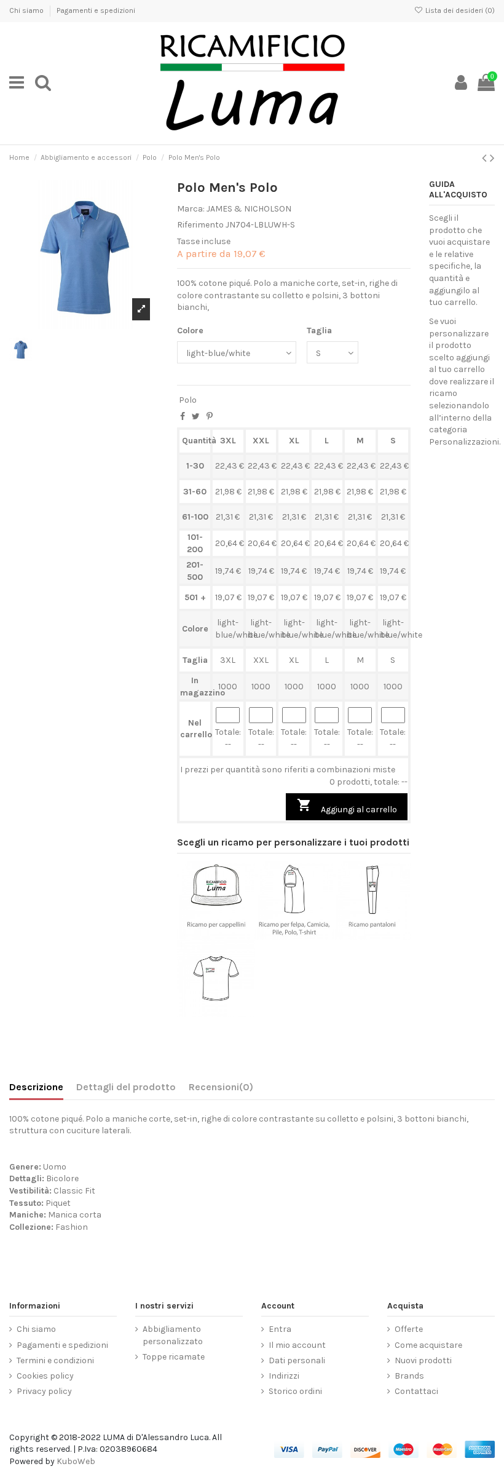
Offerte (409, 1329)
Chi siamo (27, 10)
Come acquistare (428, 1345)
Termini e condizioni (55, 1360)
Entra (280, 1329)
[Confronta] (216, 935)
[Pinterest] (210, 416)
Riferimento (200, 225)
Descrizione (36, 1087)
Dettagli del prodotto (126, 1087)
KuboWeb (76, 1461)
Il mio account (297, 1345)
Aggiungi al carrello (347, 806)
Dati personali (297, 1360)
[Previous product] (486, 158)
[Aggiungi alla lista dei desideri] (198, 935)
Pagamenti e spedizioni (96, 10)
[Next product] (492, 158)
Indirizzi (284, 1376)
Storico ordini (295, 1391)
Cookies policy (45, 1376)
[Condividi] (182, 416)
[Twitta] (196, 416)
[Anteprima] (233, 935)
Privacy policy (44, 1391)
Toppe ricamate (174, 1357)
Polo (188, 400)
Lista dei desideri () (459, 10)
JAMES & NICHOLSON (249, 209)
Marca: (191, 209)
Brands (409, 1376)
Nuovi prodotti (423, 1360)
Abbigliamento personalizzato (173, 1335)
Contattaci (416, 1391)
